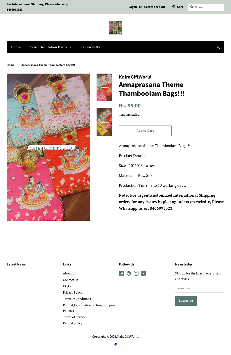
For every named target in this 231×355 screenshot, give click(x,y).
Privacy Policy (72, 292)
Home (10, 65)
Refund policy (72, 323)
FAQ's (67, 286)
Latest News (16, 264)
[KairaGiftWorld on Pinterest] (128, 274)
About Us (69, 273)
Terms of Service (74, 317)
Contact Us (70, 280)
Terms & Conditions (77, 299)
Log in (133, 7)
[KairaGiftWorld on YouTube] (143, 274)
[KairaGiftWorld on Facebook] (121, 274)
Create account (154, 7)
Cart (180, 7)
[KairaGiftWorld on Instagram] (136, 274)
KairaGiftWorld (127, 336)
